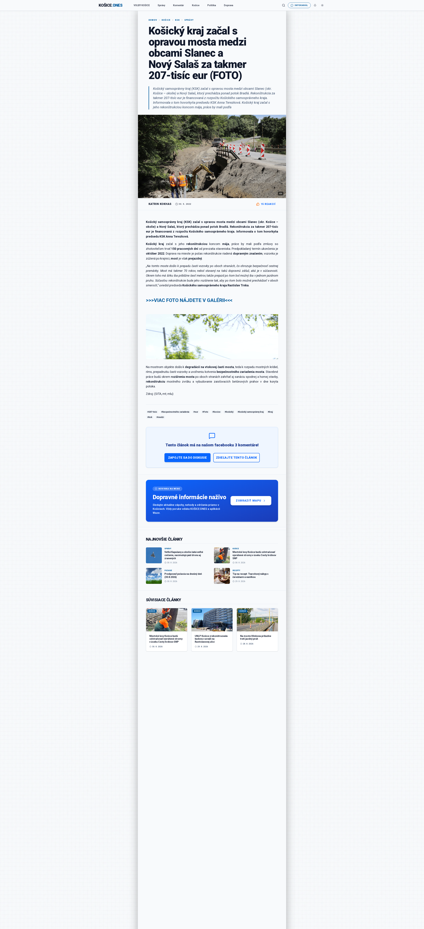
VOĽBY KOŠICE (142, 5)
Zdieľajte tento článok (236, 457)
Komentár (178, 5)
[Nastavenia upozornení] (315, 5)
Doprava (228, 5)
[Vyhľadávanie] (284, 5)
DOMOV (153, 20)
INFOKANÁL (301, 5)
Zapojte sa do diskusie (187, 457)
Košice (195, 5)
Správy (161, 5)
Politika (211, 5)
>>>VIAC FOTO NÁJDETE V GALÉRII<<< (189, 300)
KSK (177, 20)
